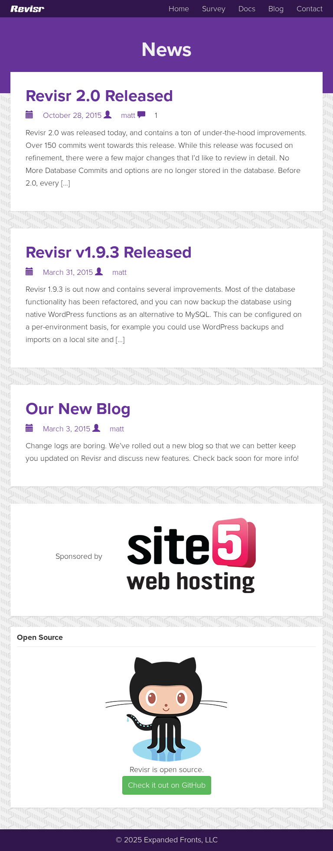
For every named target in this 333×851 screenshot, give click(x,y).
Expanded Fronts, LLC (181, 839)
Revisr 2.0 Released (99, 96)
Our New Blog (78, 409)
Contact (310, 8)
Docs (246, 8)
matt (128, 115)
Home (179, 8)
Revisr (27, 9)
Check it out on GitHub (167, 785)
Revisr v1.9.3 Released (109, 252)
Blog (276, 8)
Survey (213, 8)
